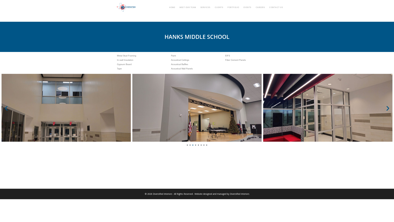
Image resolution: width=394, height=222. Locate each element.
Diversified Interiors (126, 7)
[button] (6, 108)
